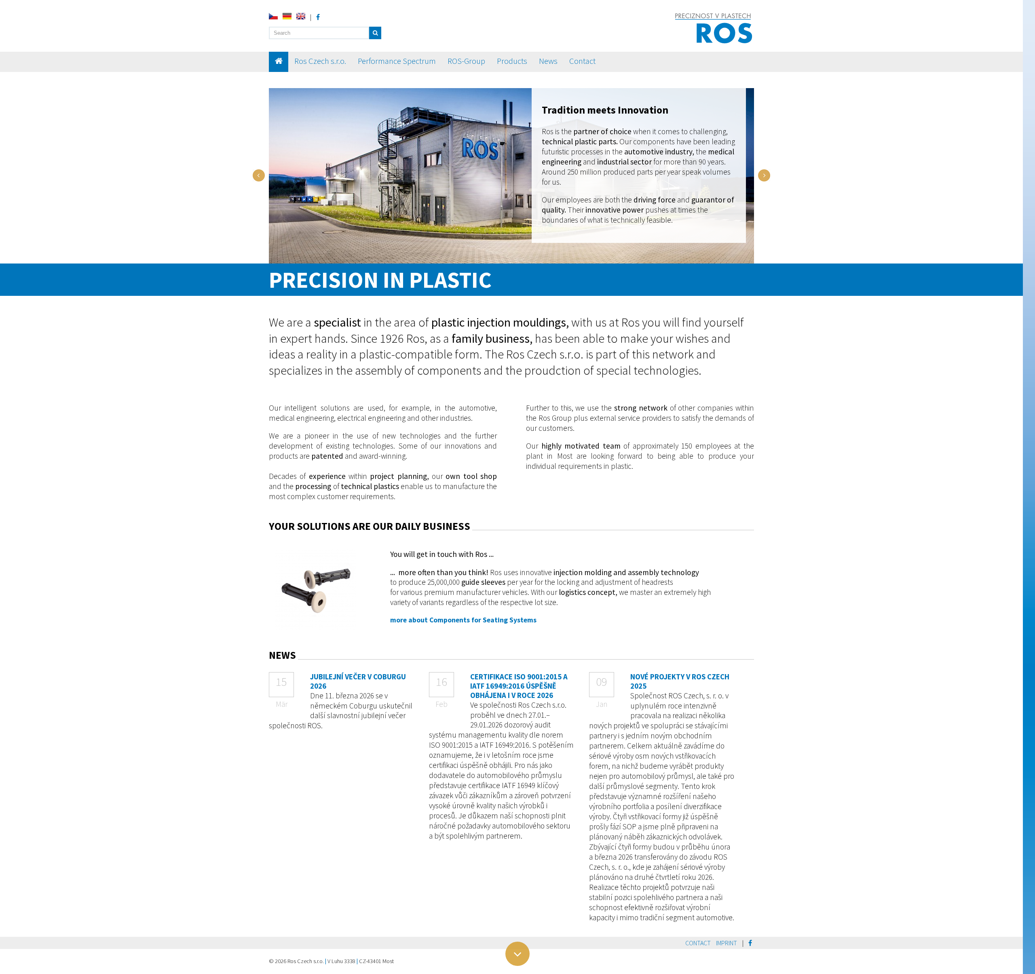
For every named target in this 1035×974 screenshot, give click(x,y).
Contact (582, 61)
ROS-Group (466, 61)
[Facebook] (318, 17)
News (548, 61)
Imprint (726, 943)
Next (764, 175)
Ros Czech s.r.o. (320, 61)
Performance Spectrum (397, 61)
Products (512, 61)
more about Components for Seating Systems (463, 620)
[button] (375, 33)
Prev (259, 175)
